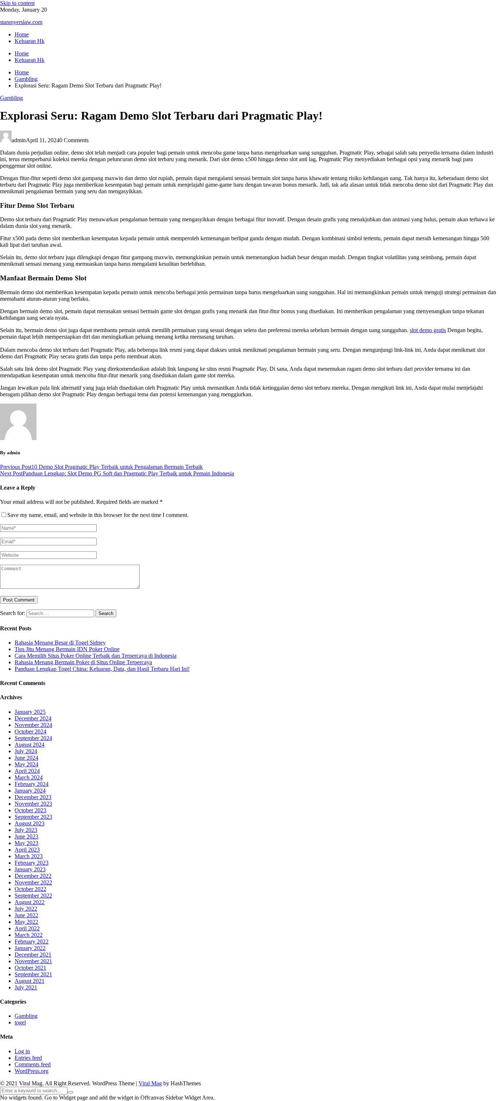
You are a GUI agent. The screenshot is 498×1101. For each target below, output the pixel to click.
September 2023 (33, 817)
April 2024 (27, 771)
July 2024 (26, 751)
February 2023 (31, 863)
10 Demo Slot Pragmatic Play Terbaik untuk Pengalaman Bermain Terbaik (101, 467)
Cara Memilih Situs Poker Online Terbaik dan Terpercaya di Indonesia (95, 656)
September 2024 (33, 738)
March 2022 (29, 935)
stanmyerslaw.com (21, 22)
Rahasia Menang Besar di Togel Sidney (60, 642)
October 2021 (30, 968)
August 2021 (29, 981)
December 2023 (33, 797)
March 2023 (29, 856)
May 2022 (26, 922)
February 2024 (31, 784)
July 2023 (26, 830)
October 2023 (30, 810)
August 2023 (29, 823)
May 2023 (26, 843)
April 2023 (27, 850)
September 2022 (33, 895)
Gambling (11, 98)
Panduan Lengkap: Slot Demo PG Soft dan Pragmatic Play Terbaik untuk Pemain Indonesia (117, 473)
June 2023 (26, 836)
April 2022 (27, 928)
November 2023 (33, 804)
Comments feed (33, 1064)
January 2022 (30, 948)
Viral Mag (150, 1083)
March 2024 (29, 777)
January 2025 (30, 712)
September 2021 (33, 974)
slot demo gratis (428, 330)
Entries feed (28, 1058)
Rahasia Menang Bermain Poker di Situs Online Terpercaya (83, 662)
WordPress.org (31, 1071)
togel (20, 1022)
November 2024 (33, 725)
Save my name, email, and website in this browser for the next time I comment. (97, 515)
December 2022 (33, 876)
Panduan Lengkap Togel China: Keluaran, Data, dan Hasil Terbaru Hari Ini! (102, 669)
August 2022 (29, 902)
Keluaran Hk (29, 41)
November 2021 (33, 961)
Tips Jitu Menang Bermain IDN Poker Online (67, 649)
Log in (22, 1051)
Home (22, 34)
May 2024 (26, 764)
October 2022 (30, 889)
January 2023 (30, 869)
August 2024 (29, 745)
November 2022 (33, 882)
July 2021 (26, 987)
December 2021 (33, 955)
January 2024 (30, 790)
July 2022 (26, 909)
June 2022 (26, 915)
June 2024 (26, 758)
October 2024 (30, 731)
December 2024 (33, 718)
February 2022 (31, 941)
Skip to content (17, 3)
